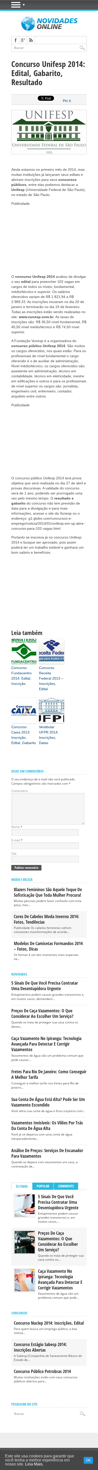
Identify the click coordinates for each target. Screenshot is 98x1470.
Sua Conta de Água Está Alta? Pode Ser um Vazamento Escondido (48, 1102)
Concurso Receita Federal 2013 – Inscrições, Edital (51, 678)
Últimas (22, 1186)
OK (88, 1460)
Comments (66, 1186)
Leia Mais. (34, 1464)
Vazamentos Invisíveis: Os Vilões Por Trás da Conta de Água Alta (47, 1125)
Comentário (19, 791)
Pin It (67, 101)
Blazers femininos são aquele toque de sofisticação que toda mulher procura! (48, 892)
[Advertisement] (49, 237)
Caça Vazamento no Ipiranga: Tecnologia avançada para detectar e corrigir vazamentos (46, 1043)
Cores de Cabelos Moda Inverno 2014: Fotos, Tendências (46, 919)
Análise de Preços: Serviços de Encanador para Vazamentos (47, 1153)
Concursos (19, 1313)
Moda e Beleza (21, 879)
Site (14, 853)
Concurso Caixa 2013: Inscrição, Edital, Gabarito (23, 735)
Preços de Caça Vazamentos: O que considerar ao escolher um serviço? (42, 1013)
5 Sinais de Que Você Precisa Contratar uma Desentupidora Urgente (44, 985)
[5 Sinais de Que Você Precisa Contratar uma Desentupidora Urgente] (25, 1216)
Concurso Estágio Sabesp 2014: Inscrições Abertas (40, 1347)
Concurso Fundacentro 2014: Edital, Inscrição (21, 676)
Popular (43, 1186)
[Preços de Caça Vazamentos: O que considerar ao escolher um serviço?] (25, 1252)
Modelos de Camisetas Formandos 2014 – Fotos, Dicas (48, 946)
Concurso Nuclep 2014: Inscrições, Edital (49, 1323)
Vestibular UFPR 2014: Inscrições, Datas (49, 735)
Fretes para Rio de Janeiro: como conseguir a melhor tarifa (48, 1074)
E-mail (17, 840)
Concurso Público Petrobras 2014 (42, 1371)
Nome (16, 827)
